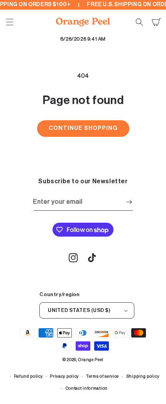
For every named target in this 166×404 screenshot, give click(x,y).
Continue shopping (83, 128)
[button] (9, 22)
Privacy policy (64, 376)
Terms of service (102, 376)
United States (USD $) (79, 310)
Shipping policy (142, 376)
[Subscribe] (129, 202)
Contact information (87, 388)
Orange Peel (90, 360)
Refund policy (28, 376)
